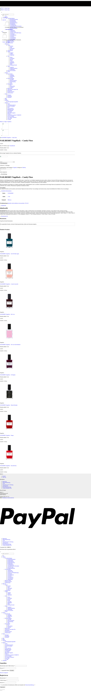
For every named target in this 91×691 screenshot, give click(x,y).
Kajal (11, 47)
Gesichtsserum (13, 38)
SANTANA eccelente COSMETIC (14, 115)
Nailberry (24, 167)
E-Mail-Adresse (3, 680)
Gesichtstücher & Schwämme (15, 26)
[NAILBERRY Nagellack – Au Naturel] (5, 129)
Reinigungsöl (12, 23)
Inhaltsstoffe (3, 205)
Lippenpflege (12, 39)
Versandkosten (12, 145)
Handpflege (12, 76)
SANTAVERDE (10, 116)
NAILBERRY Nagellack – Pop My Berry (8, 465)
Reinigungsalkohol (13, 28)
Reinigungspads (13, 21)
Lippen (8, 51)
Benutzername (3, 678)
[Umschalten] (0, 174)
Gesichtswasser (13, 27)
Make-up (6, 43)
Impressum (4, 481)
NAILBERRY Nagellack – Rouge (6, 435)
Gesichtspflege (10, 29)
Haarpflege (9, 96)
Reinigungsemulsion (14, 19)
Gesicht (6, 17)
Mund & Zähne (10, 40)
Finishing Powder (13, 65)
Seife (11, 82)
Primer (11, 57)
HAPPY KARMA (11, 106)
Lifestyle (6, 100)
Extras (8, 71)
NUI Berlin (9, 111)
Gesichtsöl (12, 36)
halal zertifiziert (15, 203)
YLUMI (9, 119)
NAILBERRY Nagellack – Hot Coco (7, 314)
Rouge (11, 60)
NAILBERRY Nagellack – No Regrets (7, 374)
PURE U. (9, 113)
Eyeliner (11, 46)
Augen (8, 45)
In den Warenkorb (3, 163)
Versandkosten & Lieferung (7, 484)
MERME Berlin (10, 109)
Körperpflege (10, 83)
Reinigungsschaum (13, 22)
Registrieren (2, 687)
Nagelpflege (12, 69)
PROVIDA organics (11, 112)
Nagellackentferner (13, 68)
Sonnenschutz (10, 42)
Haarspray (9, 97)
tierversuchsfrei (21, 203)
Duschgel (12, 79)
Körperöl (11, 87)
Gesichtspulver (13, 37)
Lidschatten (12, 48)
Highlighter (12, 62)
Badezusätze (9, 88)
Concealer (12, 61)
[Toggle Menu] (2, 15)
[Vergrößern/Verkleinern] (0, 689)
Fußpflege (12, 75)
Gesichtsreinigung (10, 18)
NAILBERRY (10, 110)
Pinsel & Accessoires (11, 70)
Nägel (8, 66)
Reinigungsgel (13, 20)
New (6, 16)
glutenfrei (9, 203)
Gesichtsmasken (13, 35)
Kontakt (4, 476)
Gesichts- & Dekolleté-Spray (15, 32)
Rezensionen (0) (4, 216)
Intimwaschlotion (13, 80)
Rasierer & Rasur (10, 41)
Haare (6, 93)
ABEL (8, 103)
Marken (6, 102)
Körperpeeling (13, 81)
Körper (6, 72)
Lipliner (11, 53)
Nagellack (12, 67)
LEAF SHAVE (10, 108)
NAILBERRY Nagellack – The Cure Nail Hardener (10, 344)
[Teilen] (2, 689)
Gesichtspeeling (13, 25)
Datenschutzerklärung (6, 487)
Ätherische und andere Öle (12, 89)
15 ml (9, 196)
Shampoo (9, 95)
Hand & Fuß (9, 73)
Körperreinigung (10, 78)
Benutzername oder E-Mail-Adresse (7, 665)
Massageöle (9, 90)
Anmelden (12, 670)
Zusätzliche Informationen (6, 190)
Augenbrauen (10, 50)
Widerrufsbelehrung (6, 482)
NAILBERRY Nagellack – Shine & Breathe (8, 405)
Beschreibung (4, 174)
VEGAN (26, 203)
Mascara (11, 49)
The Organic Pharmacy (12, 117)
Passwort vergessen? (4, 672)
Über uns (4, 477)
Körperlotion (12, 86)
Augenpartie (12, 30)
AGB (3, 483)
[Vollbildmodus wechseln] (1, 689)
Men (6, 98)
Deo (11, 85)
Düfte (6, 99)
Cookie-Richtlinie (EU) (7, 488)
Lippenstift (12, 55)
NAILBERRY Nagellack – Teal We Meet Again (9, 253)
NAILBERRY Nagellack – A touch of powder (9, 284)
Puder (11, 63)
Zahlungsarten (5, 485)
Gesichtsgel (12, 33)
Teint (8, 56)
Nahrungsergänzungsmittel (12, 101)
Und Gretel (9, 118)
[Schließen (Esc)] (4, 689)
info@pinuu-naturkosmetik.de (8, 497)
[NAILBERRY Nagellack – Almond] (5, 135)
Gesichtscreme (13, 31)
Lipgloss (11, 52)
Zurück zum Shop (6, 42)
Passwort (2, 668)
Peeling (11, 77)
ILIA (8, 107)
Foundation (12, 58)
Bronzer (11, 59)
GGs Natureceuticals (11, 105)
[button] (4, 17)
